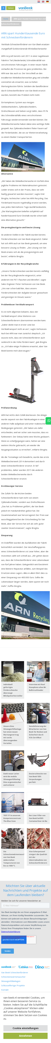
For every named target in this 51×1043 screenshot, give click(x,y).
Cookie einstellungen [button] (25, 1028)
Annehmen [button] (25, 1035)
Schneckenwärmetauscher (13, 976)
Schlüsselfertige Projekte (13, 985)
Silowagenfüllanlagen (10, 981)
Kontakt (5, 989)
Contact (11, 8)
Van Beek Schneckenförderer (14, 972)
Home (5, 19)
